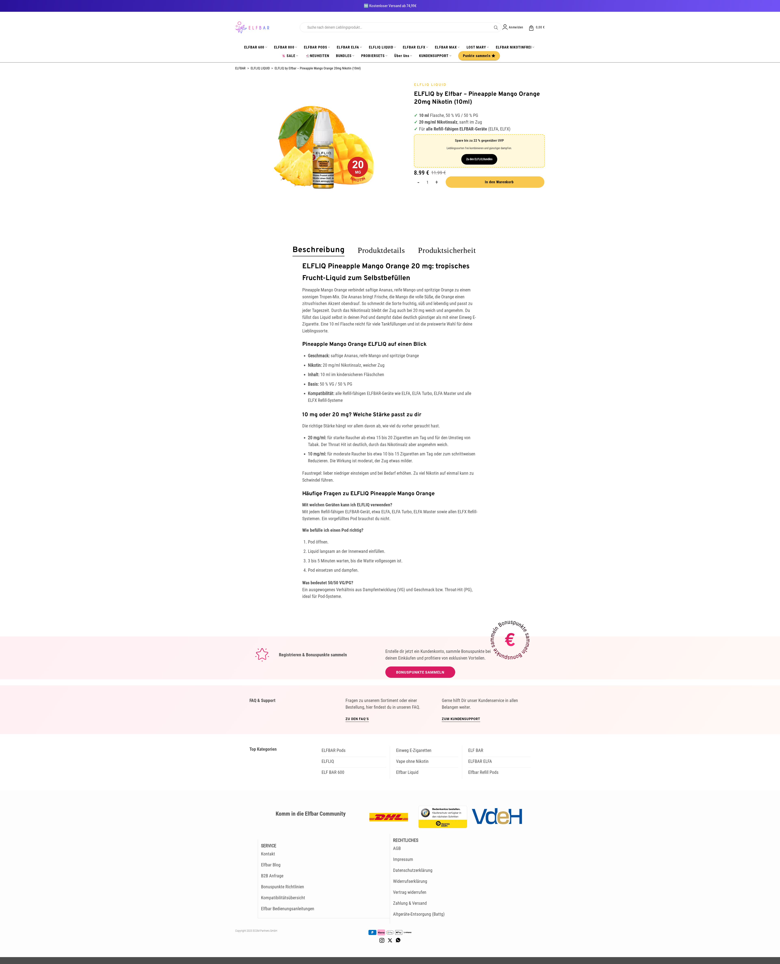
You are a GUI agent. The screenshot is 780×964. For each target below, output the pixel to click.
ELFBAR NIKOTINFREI (514, 47)
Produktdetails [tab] (381, 250)
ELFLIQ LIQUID (381, 47)
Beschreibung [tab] (318, 250)
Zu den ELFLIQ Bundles (479, 159)
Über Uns (401, 56)
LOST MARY (476, 47)
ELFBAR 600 (254, 47)
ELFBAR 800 (284, 47)
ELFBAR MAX (446, 47)
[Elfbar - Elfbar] (264, 27)
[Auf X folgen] (390, 941)
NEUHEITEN (319, 56)
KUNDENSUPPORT (434, 56)
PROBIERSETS (373, 56)
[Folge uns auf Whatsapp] (398, 941)
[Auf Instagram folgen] (381, 941)
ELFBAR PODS (315, 47)
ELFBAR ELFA (348, 47)
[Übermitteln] (496, 27)
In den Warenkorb (499, 182)
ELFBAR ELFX (414, 47)
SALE (291, 56)
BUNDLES (344, 56)
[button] (537, 27)
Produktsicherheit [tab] (447, 250)
